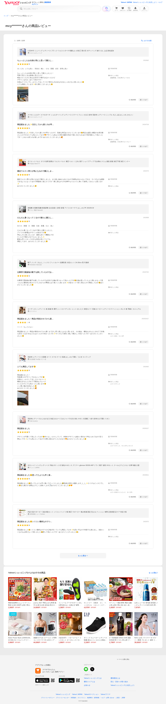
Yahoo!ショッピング (63, 694)
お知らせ (87, 685)
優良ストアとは (89, 682)
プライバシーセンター (62, 697)
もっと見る (153, 573)
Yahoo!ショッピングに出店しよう (145, 2)
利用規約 (73, 697)
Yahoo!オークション (91, 694)
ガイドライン (82, 697)
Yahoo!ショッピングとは (93, 678)
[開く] (22, 94)
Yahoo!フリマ (105, 694)
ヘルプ (160, 2)
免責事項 (89, 697)
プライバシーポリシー (48, 697)
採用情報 (96, 697)
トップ (6, 16)
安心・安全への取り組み (119, 682)
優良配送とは (115, 678)
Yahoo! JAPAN (126, 2)
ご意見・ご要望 (120, 697)
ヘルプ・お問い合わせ (107, 697)
